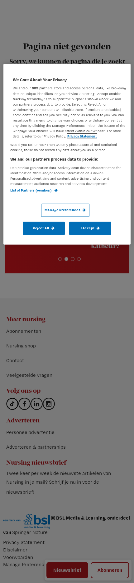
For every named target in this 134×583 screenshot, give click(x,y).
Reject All (41, 228)
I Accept (88, 228)
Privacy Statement (82, 136)
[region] (67, 154)
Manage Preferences (62, 210)
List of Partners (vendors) (31, 190)
